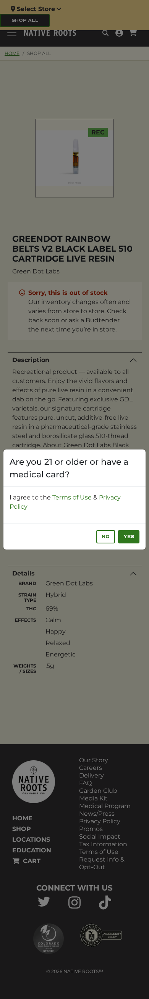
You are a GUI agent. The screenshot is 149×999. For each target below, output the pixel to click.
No (106, 537)
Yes (128, 537)
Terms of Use (72, 497)
